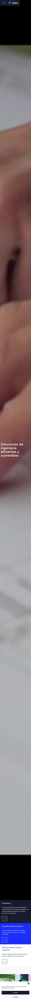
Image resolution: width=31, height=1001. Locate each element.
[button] (28, 983)
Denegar (15, 997)
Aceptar (15, 992)
